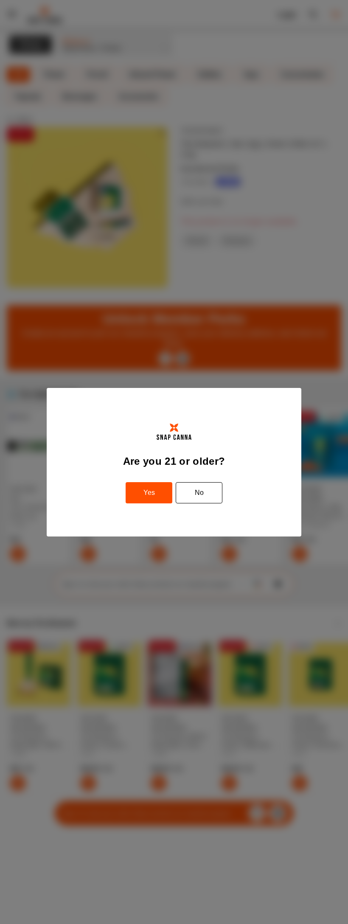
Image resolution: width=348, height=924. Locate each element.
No (199, 492)
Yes (149, 492)
